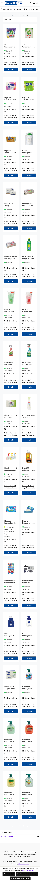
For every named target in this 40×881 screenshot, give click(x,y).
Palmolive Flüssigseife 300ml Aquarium (27, 687)
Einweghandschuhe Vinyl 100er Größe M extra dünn (10, 257)
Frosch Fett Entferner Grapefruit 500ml (8, 363)
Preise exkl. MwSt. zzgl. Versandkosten (10, 64)
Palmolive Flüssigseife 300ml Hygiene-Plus (11, 740)
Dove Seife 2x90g (8, 205)
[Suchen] (30, 3)
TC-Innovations (23, 864)
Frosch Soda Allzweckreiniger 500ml (29, 363)
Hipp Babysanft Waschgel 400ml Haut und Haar (29, 416)
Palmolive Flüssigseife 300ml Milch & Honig (10, 793)
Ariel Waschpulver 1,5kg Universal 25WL (28, 46)
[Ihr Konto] (34, 3)
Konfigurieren (9, 874)
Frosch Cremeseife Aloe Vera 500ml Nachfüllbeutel (10, 310)
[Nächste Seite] (25, 15)
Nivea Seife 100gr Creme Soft (9, 687)
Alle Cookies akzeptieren (20, 878)
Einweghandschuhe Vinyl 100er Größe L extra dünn (29, 205)
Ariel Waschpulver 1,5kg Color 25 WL (10, 46)
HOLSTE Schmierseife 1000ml (27, 469)
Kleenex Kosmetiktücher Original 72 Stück (28, 522)
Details (10, 70)
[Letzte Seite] (27, 15)
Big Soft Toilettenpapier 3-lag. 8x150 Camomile (10, 152)
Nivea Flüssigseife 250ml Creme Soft (27, 635)
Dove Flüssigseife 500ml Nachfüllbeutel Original (28, 152)
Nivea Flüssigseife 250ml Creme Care (9, 635)
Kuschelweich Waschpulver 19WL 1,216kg (10, 582)
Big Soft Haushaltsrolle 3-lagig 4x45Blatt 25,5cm (10, 99)
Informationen (7, 836)
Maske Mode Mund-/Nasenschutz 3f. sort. (29, 582)
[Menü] (1, 3)
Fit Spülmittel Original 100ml (28, 257)
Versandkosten (8, 854)
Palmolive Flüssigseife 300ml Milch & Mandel (28, 793)
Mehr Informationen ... (28, 870)
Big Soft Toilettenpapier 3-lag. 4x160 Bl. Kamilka (28, 99)
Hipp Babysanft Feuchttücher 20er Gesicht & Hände (10, 416)
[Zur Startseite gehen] (13, 3)
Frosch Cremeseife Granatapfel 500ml (27, 310)
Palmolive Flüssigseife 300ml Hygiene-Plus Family (29, 740)
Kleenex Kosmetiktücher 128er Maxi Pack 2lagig (11, 522)
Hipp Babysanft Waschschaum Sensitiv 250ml (10, 469)
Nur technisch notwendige (26, 874)
